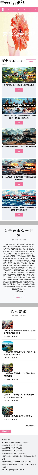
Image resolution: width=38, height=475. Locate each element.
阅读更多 (31, 61)
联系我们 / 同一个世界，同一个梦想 (13, 453)
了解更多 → (19, 297)
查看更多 (19, 291)
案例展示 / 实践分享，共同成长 (12, 450)
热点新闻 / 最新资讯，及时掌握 (12, 445)
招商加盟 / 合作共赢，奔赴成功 (12, 448)
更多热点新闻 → (30, 425)
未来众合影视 (12, 2)
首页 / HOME (6, 439)
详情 (19, 89)
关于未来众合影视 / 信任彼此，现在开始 (15, 442)
